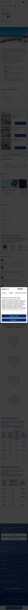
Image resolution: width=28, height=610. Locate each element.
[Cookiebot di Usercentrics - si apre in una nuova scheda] (17, 289)
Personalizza (13, 320)
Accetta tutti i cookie (14, 316)
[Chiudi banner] (25, 289)
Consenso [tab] (4, 292)
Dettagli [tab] (11, 292)
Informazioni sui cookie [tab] (20, 292)
